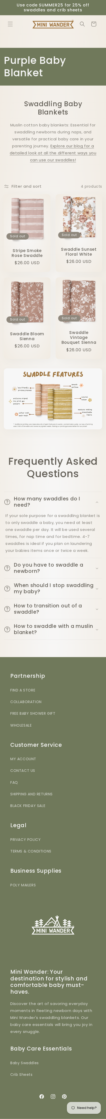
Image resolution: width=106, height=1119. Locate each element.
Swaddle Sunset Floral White (79, 252)
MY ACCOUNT (23, 759)
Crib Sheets (21, 1074)
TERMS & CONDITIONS (30, 851)
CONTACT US (22, 770)
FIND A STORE (22, 690)
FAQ (14, 782)
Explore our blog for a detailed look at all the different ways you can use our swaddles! (53, 153)
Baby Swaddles (24, 1062)
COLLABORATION (26, 701)
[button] (10, 24)
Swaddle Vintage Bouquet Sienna (78, 337)
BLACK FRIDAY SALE (27, 805)
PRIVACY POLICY (25, 839)
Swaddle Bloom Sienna (27, 336)
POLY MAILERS (23, 885)
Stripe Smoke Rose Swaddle (27, 253)
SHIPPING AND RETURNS (31, 794)
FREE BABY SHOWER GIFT (33, 713)
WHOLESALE (21, 725)
